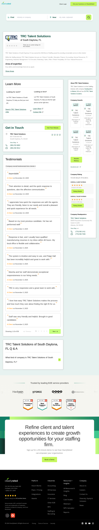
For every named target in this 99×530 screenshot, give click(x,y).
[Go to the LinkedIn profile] (82, 523)
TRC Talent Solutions (78, 218)
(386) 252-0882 (15, 145)
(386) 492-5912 (15, 148)
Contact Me (37, 112)
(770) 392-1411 (80, 231)
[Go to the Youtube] (86, 523)
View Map (13, 142)
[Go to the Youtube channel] (89, 523)
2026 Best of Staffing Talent (76, 148)
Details (77, 191)
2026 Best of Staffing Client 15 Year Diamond (88, 121)
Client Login (63, 4)
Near (54, 17)
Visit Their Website (52, 128)
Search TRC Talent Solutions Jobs (15, 111)
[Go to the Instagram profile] (93, 523)
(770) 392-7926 (80, 234)
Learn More (37, 109)
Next (54, 331)
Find (12, 17)
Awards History (76, 159)
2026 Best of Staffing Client (76, 121)
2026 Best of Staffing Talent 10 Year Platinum (88, 148)
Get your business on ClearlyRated (83, 4)
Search (88, 17)
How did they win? (75, 166)
